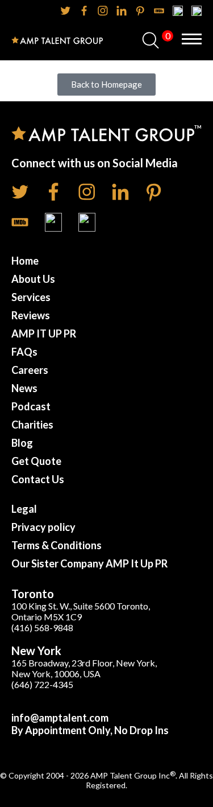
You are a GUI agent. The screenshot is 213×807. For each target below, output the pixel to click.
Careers (29, 370)
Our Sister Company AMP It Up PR (89, 563)
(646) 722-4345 (42, 684)
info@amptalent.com (59, 717)
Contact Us (37, 479)
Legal (24, 509)
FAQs (24, 351)
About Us (33, 279)
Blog (22, 443)
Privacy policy (43, 527)
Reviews (30, 315)
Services (31, 297)
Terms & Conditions (56, 545)
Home (25, 260)
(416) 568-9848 (42, 627)
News (24, 388)
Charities (32, 424)
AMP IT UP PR (43, 333)
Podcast (31, 406)
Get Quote (36, 461)
